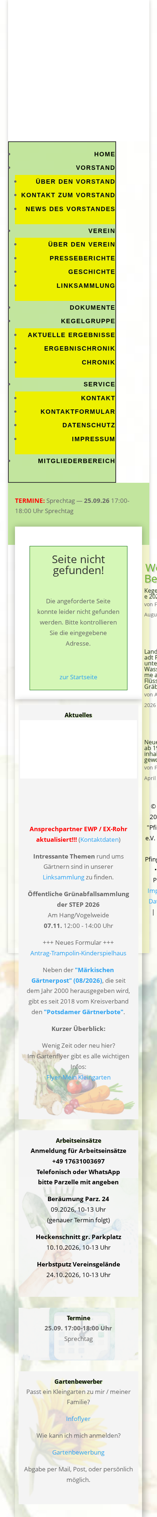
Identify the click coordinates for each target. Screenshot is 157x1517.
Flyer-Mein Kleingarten (78, 1077)
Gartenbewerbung (78, 1452)
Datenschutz (88, 425)
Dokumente (92, 307)
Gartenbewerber (78, 1381)
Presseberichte (82, 258)
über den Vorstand (75, 181)
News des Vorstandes (70, 209)
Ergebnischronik (79, 348)
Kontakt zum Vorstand (68, 195)
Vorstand (95, 167)
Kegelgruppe (88, 321)
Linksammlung (86, 285)
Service (99, 384)
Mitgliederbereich (76, 461)
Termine (78, 1318)
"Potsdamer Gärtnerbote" (83, 1012)
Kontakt (98, 398)
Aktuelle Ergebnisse (71, 335)
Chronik (98, 362)
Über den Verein (81, 244)
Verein (101, 231)
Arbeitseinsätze (78, 1140)
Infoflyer (78, 1418)
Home (104, 154)
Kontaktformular (78, 411)
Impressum (93, 439)
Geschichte (91, 271)
